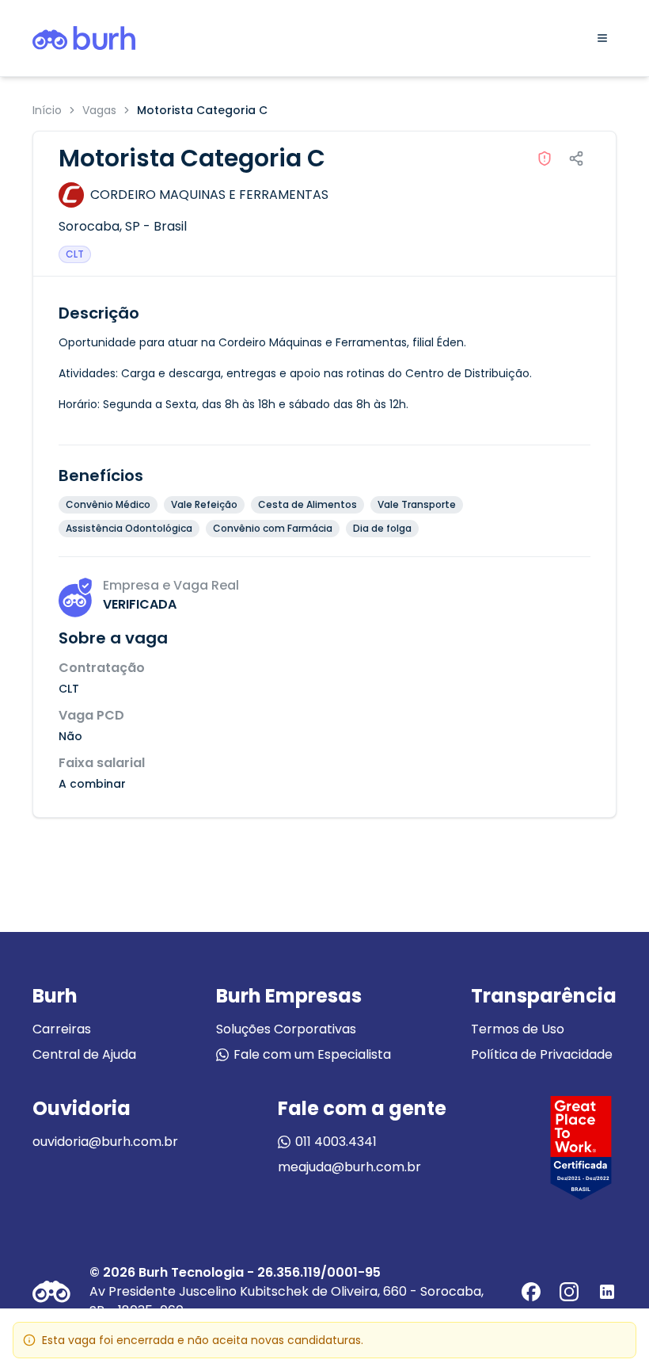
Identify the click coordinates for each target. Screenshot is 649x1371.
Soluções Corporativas (286, 1029)
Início (47, 110)
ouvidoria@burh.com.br (105, 1141)
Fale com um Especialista (312, 1054)
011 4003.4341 (336, 1141)
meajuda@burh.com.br (349, 1167)
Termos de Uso (517, 1029)
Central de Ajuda (84, 1054)
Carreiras (61, 1029)
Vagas (99, 110)
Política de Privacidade (542, 1054)
